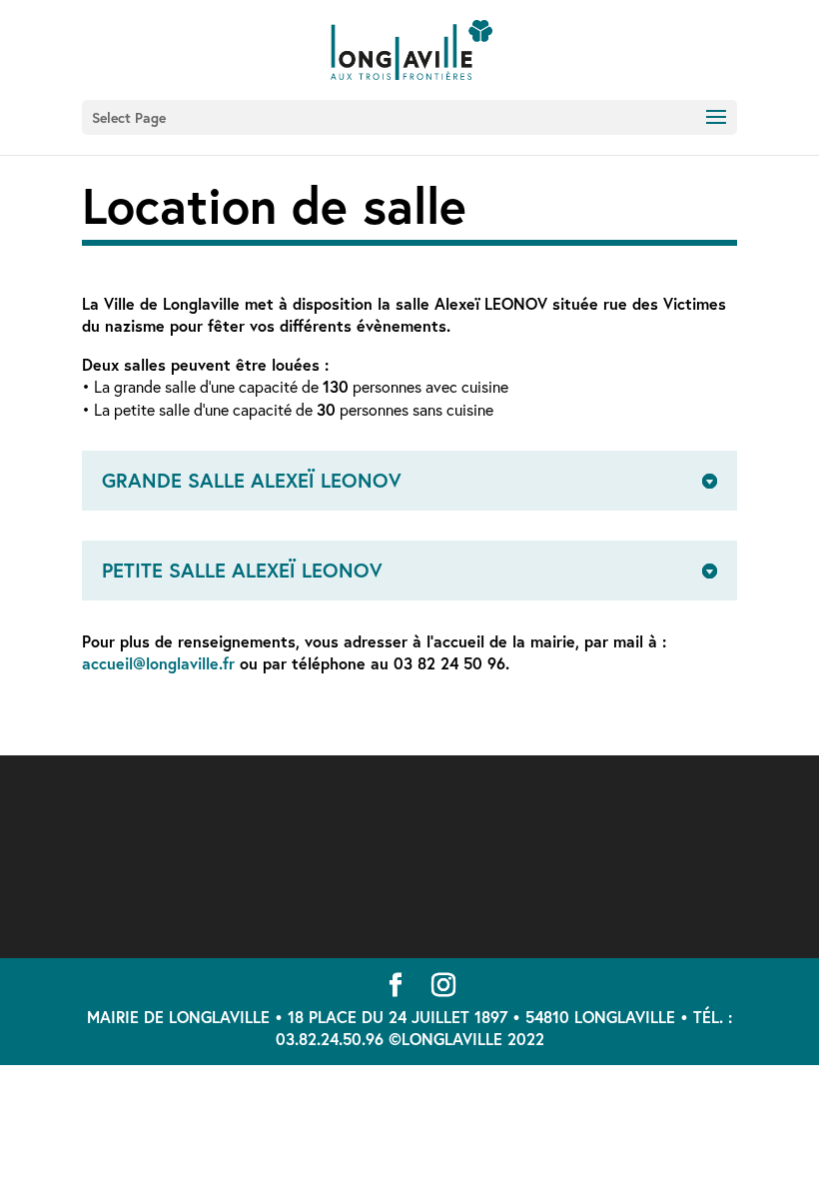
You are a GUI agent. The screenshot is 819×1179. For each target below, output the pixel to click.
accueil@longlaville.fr (158, 662)
